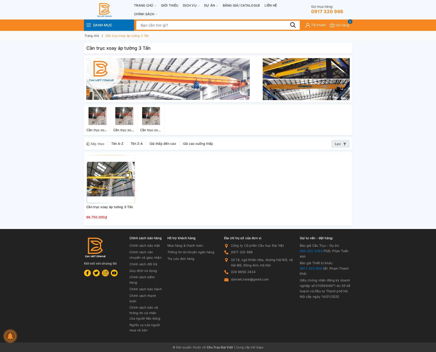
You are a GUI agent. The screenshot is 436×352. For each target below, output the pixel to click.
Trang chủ (144, 5)
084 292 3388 (311, 251)
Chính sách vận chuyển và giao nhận (145, 254)
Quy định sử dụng (143, 271)
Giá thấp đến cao (163, 143)
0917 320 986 (327, 9)
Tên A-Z (117, 143)
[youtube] (114, 273)
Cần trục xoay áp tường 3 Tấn (109, 207)
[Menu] (88, 25)
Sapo (259, 347)
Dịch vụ (190, 5)
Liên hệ (271, 5)
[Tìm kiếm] (293, 25)
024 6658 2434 (243, 272)
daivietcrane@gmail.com (250, 279)
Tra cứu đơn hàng (181, 259)
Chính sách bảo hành (145, 289)
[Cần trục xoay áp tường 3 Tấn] (110, 179)
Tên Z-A (137, 143)
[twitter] (96, 273)
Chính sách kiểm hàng (142, 279)
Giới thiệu (169, 5)
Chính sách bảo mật (144, 245)
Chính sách (144, 14)
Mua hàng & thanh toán (185, 245)
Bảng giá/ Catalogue (241, 5)
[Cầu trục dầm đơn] (168, 79)
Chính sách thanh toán (142, 298)
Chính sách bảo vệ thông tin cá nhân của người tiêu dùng (144, 312)
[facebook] (87, 273)
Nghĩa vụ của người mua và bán (144, 327)
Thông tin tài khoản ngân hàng (190, 252)
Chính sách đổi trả (143, 264)
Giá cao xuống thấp (198, 143)
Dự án (210, 5)
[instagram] (105, 273)
